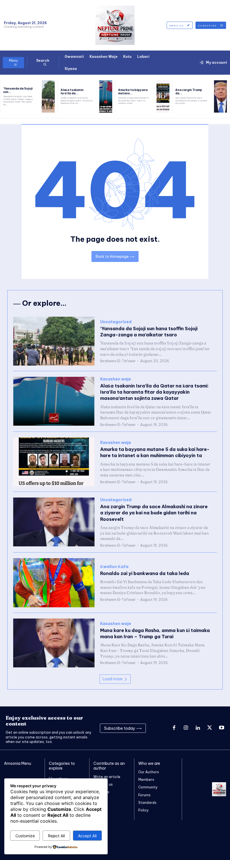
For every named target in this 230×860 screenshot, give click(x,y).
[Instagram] (185, 728)
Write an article (106, 777)
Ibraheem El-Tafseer (118, 361)
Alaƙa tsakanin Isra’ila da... (72, 91)
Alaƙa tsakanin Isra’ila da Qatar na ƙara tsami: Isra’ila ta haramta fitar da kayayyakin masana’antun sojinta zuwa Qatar (154, 392)
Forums (144, 795)
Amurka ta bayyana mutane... (133, 91)
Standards (147, 802)
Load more (113, 678)
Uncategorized (116, 322)
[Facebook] (173, 728)
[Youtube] (221, 728)
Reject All (56, 835)
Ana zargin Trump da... (188, 91)
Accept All (87, 835)
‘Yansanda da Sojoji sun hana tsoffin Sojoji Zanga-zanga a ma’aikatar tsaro (148, 331)
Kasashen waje (115, 379)
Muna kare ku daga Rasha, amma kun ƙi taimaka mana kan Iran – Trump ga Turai (155, 633)
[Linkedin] (197, 728)
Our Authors (148, 772)
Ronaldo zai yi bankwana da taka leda (144, 573)
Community (148, 787)
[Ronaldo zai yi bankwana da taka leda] (54, 582)
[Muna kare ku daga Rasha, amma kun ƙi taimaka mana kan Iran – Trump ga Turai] (54, 643)
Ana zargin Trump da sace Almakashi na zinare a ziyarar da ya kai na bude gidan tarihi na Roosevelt (154, 513)
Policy (143, 810)
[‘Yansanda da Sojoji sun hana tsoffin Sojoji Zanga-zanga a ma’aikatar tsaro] (48, 96)
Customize (25, 835)
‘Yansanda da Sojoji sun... (18, 90)
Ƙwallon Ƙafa (114, 566)
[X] (209, 728)
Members (146, 779)
